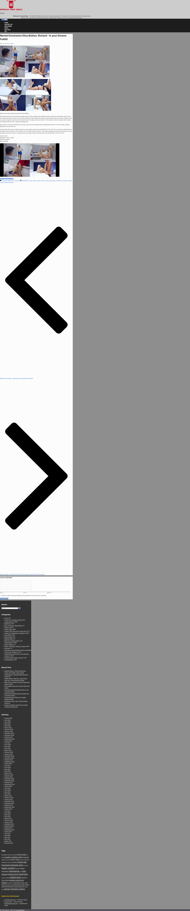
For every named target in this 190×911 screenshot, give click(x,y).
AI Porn (6, 618)
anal (8, 854)
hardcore (9, 862)
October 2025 (8, 737)
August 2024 (8, 763)
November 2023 (9, 780)
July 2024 (7, 765)
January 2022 (8, 822)
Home (6, 22)
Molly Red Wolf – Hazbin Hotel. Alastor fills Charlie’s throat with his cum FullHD (22, 574)
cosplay (8, 857)
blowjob (19, 854)
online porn (15, 877)
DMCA (6, 28)
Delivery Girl (8, 627)
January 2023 (8, 799)
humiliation (14, 862)
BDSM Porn (7, 623)
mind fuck (23, 874)
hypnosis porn (16, 865)
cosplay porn (16, 857)
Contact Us (8, 24)
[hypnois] (11, 10)
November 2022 (9, 803)
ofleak (7, 877)
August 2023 (8, 786)
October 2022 (8, 805)
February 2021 (8, 843)
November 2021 (9, 826)
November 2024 (9, 758)
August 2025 (8, 741)
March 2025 (8, 750)
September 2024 (9, 761)
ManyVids (17, 868)
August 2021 (8, 831)
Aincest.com (8, 901)
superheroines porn (19, 886)
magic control (41, 180)
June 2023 (7, 790)
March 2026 (8, 727)
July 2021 (7, 833)
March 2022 (8, 818)
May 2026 (7, 724)
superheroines (9, 884)
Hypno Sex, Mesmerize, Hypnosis (10, 180)
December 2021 (9, 824)
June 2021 (7, 835)
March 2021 (7, 841)
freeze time (22, 859)
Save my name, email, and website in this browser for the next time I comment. (24, 595)
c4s (24, 854)
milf (20, 871)
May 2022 (7, 814)
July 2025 (7, 742)
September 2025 (9, 739)
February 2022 (8, 820)
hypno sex (22, 862)
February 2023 (8, 797)
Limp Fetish (7, 635)
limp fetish (26, 865)
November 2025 (9, 735)
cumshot (3, 859)
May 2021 (7, 837)
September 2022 (9, 807)
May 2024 (7, 769)
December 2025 (9, 733)
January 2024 (8, 777)
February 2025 (8, 752)
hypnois (2, 13)
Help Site (7, 29)
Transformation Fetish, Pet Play (13, 658)
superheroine (10, 882)
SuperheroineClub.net (10, 903)
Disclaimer (8, 26)
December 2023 (9, 778)
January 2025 (8, 754)
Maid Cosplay (8, 637)
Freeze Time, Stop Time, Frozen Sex (15, 631)
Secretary (7, 648)
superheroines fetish (7, 886)
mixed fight (3, 877)
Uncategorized (8, 659)
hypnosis (5, 865)
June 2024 (7, 767)
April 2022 (7, 816)
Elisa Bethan (25, 180)
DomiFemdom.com (10, 900)
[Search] (19, 608)
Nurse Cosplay (8, 644)
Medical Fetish (8, 639)
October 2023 (8, 782)
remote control (15, 880)
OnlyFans (24, 877)
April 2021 (7, 839)
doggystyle (8, 859)
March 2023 (8, 795)
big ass (11, 854)
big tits (14, 854)
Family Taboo (8, 629)
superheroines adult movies (21, 884)
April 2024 (7, 771)
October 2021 (8, 828)
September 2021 (9, 829)
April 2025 (7, 748)
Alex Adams (4, 854)
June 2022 (7, 812)
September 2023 (9, 784)
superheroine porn (19, 882)
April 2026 (7, 725)
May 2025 (7, 746)
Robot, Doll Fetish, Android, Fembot (15, 646)
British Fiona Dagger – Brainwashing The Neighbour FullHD (16, 378)
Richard (65, 180)
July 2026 (7, 720)
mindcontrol (13, 874)
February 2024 (8, 775)
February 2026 (8, 729)
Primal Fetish (5, 880)
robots (70, 180)
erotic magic (32, 180)
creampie (26, 857)
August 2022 (8, 809)
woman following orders (7, 182)
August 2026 (8, 718)
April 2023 (7, 794)
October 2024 (8, 759)
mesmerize (59, 180)
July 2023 (7, 788)
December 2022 (9, 801)
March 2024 (8, 773)
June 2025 (7, 744)
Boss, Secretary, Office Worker (13, 625)
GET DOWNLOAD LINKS (6, 179)
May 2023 (7, 792)
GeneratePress (20, 910)
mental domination (50, 180)
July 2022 (7, 811)
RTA (5, 31)
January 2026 (8, 731)
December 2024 (9, 756)
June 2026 (7, 722)
